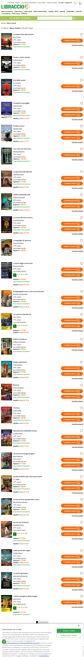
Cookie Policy (44, 656)
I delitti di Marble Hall (21, 195)
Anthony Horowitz (19, 197)
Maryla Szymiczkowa (20, 502)
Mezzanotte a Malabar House (25, 431)
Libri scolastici (7, 11)
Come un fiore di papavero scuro (26, 499)
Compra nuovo (70, 40)
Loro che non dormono (22, 149)
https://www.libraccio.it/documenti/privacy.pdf (21, 643)
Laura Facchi (17, 106)
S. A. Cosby (17, 83)
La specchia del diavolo (22, 172)
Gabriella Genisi (18, 174)
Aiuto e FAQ (41, 3)
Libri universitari (40, 11)
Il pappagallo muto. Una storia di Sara (28, 291)
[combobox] (54, 18)
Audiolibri (70, 11)
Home (3, 23)
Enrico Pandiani (18, 243)
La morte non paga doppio (24, 454)
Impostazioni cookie (69, 636)
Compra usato (70, 115)
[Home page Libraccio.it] (15, 9)
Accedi (61, 3)
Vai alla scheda (77, 45)
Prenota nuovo (70, 246)
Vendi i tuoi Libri (52, 3)
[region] (41, 640)
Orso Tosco (17, 37)
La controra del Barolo (22, 314)
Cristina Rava (17, 60)
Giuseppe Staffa (18, 220)
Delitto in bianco (20, 339)
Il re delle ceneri (19, 80)
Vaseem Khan (18, 433)
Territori (16, 408)
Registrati (68, 3)
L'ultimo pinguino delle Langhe (25, 596)
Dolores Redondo (19, 152)
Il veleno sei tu (18, 126)
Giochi (78, 11)
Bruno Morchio (18, 456)
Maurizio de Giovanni (20, 294)
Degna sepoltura (20, 362)
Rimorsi (16, 385)
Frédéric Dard (17, 129)
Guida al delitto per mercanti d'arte (27, 476)
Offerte (24, 14)
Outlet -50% (53, 11)
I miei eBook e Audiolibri (28, 3)
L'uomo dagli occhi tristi (23, 263)
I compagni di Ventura (22, 240)
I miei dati (10, 3)
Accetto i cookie (69, 631)
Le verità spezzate (20, 573)
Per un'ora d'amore (21, 522)
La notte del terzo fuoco (23, 217)
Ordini (17, 3)
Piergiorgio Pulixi (18, 266)
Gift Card (16, 14)
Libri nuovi (19, 11)
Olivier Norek (17, 411)
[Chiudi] (78, 625)
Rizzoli (19, 40)
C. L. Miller (16, 479)
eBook (62, 11)
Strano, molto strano (21, 57)
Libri (10, 18)
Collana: (5, 28)
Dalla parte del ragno (21, 550)
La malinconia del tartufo (23, 34)
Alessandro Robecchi (20, 576)
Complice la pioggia (21, 103)
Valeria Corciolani (19, 342)
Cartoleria (6, 14)
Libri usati (28, 11)
